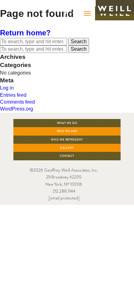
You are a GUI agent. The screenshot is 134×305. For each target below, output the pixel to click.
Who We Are (67, 131)
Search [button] (79, 41)
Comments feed (17, 102)
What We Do (67, 123)
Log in (7, 87)
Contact (67, 156)
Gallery (67, 148)
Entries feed (13, 95)
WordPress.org (16, 108)
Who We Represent (67, 140)
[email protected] (64, 198)
